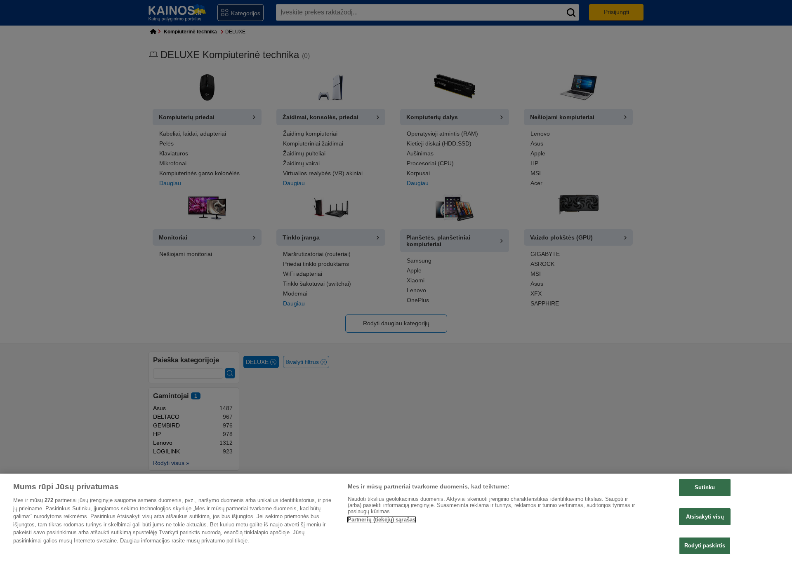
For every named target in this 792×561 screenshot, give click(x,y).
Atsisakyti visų (705, 517)
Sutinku (705, 487)
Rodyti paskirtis (704, 545)
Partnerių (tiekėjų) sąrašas (382, 519)
